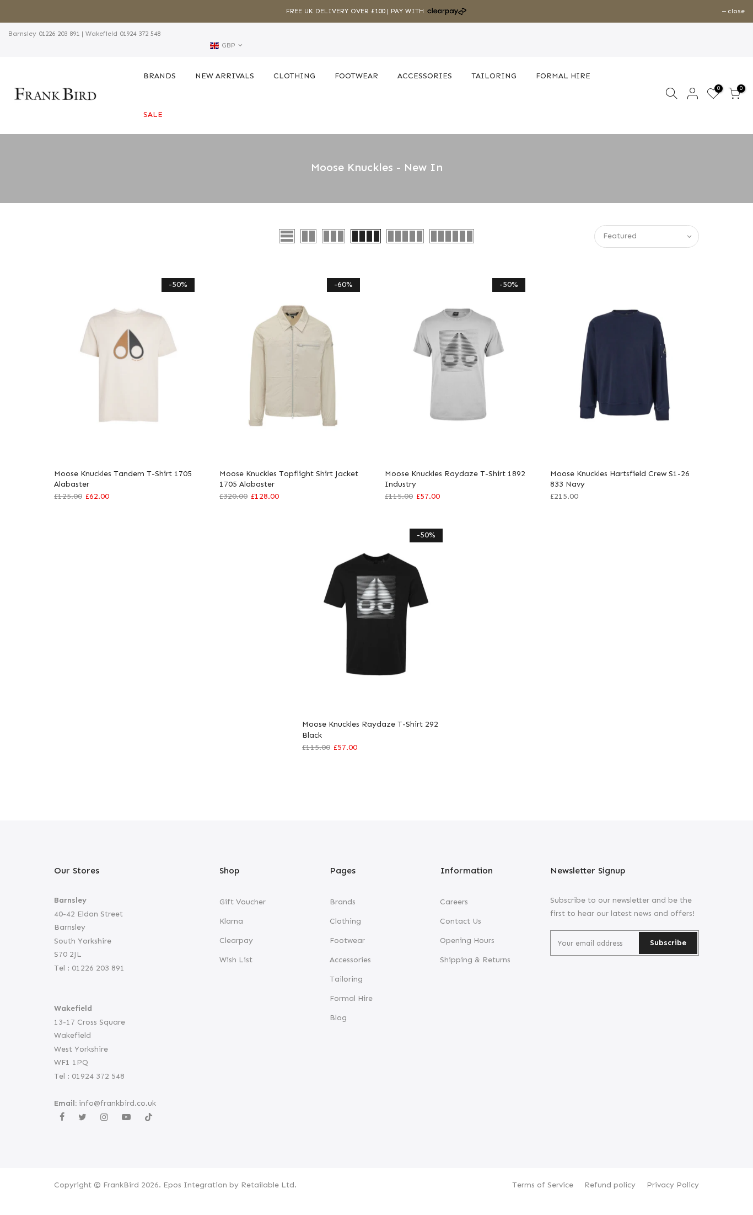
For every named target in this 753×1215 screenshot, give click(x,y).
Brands (343, 902)
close (22, 11)
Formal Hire (351, 998)
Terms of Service (542, 1185)
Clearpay (236, 940)
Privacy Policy (673, 1185)
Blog (338, 1017)
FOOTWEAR (356, 76)
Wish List (235, 959)
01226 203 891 (57, 34)
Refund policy (610, 1185)
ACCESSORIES (424, 76)
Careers (454, 902)
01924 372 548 (138, 34)
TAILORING (494, 76)
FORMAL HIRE (563, 76)
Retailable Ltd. (269, 1185)
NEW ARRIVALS (224, 76)
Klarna (231, 921)
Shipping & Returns (475, 959)
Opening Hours (467, 940)
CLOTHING (294, 76)
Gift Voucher (242, 902)
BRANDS (159, 76)
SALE (153, 114)
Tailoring (346, 979)
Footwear (347, 940)
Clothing (345, 921)
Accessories (350, 959)
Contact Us (460, 921)
